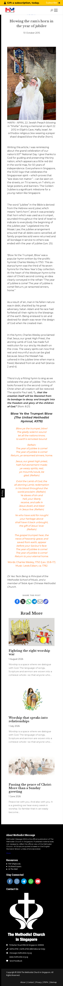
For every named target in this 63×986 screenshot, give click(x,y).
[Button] (59, 2)
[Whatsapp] (28, 601)
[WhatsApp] (31, 881)
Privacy (39, 982)
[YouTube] (38, 881)
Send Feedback (16, 961)
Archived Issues (14, 866)
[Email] (40, 601)
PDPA (46, 982)
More (8, 853)
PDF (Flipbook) (14, 864)
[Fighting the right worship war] (32, 632)
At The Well (13, 869)
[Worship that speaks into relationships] (32, 699)
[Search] (51, 10)
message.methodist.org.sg (21, 953)
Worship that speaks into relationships (28, 719)
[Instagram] (17, 881)
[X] (22, 601)
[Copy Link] (45, 601)
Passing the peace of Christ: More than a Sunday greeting (30, 788)
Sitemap (53, 982)
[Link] (10, 10)
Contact (30, 982)
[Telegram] (34, 601)
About (22, 982)
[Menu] (56, 10)
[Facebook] (17, 601)
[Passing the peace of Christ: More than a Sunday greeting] (32, 766)
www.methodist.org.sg (18, 957)
